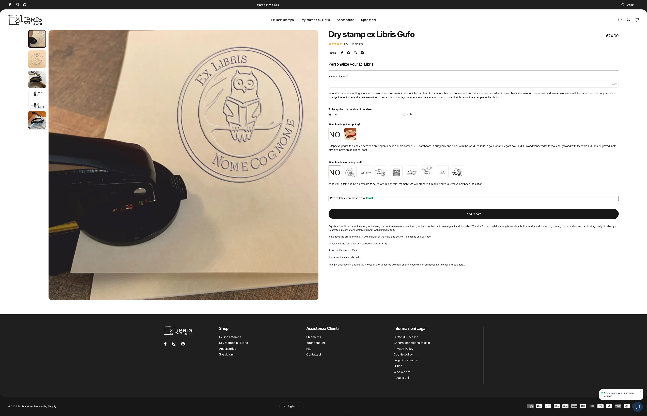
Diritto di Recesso (406, 337)
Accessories (227, 348)
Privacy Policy (403, 348)
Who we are (402, 372)
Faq (309, 348)
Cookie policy (403, 354)
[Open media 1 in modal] (183, 165)
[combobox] (630, 4)
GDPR (398, 366)
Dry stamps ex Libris (233, 343)
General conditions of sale (412, 343)
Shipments (313, 337)
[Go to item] (37, 39)
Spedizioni (226, 354)
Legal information (406, 360)
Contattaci (313, 354)
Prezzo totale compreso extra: (348, 198)
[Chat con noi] (638, 407)
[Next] (309, 173)
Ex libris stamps (230, 337)
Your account (315, 343)
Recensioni (401, 377)
